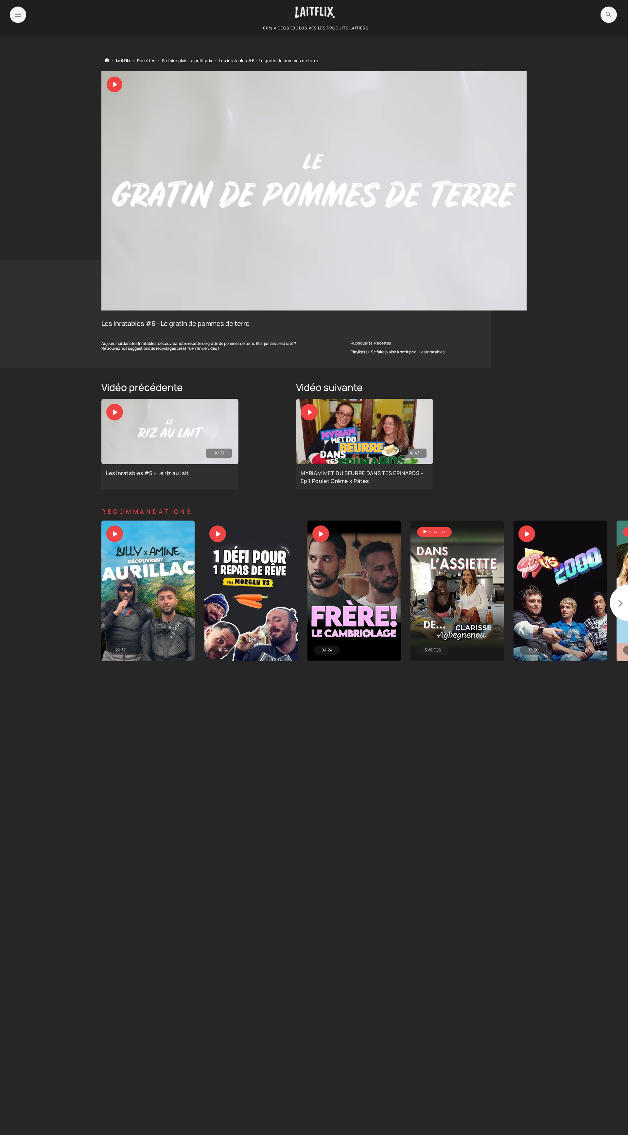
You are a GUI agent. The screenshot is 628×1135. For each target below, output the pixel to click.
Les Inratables (432, 352)
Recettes (146, 60)
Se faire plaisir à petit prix (187, 60)
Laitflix (123, 60)
